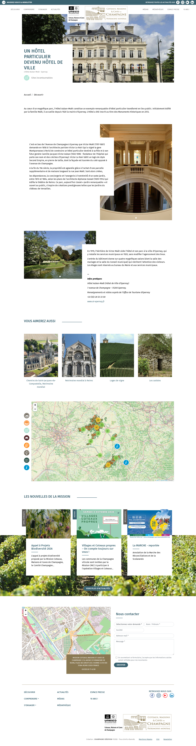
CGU (157, 739)
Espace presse (173, 9)
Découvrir (15, 9)
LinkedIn (192, 2)
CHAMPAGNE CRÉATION (103, 739)
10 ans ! (186, 9)
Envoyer (121, 665)
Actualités (55, 9)
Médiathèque (157, 9)
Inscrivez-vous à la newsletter (19, 2)
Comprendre (29, 9)
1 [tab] (136, 218)
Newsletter (167, 739)
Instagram (182, 2)
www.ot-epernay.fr (95, 301)
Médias (145, 9)
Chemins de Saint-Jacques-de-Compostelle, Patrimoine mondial (41, 383)
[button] (117, 446)
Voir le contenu (48, 557)
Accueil (27, 94)
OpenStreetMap (164, 480)
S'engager (42, 9)
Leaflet (157, 480)
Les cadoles (155, 380)
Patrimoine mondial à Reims (79, 380)
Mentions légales (145, 739)
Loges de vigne (117, 380)
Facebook (178, 2)
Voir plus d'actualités (98, 588)
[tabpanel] (136, 172)
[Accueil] (98, 14)
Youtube (187, 2)
